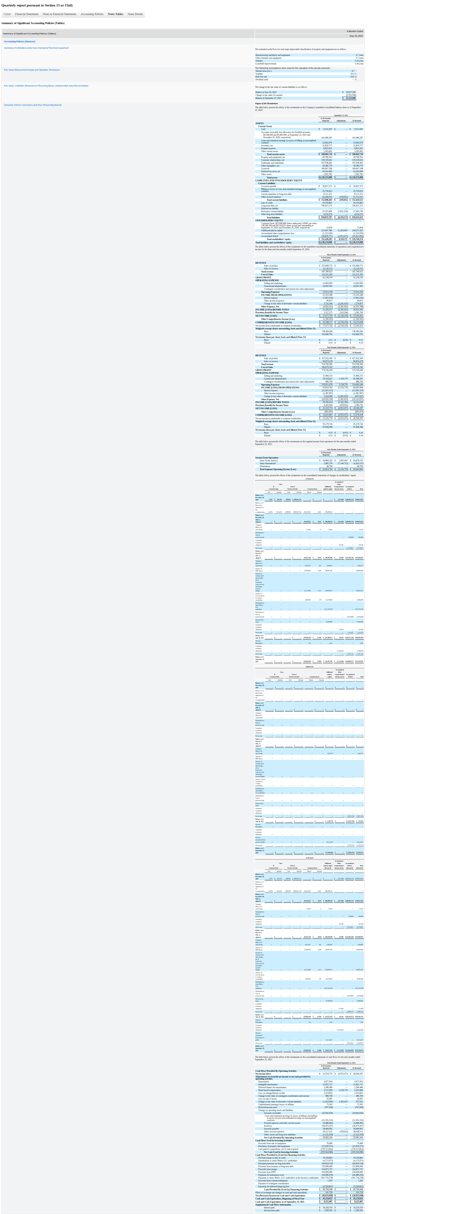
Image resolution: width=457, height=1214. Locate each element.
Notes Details (135, 14)
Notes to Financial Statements (59, 14)
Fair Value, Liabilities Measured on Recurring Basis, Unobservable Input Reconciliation (46, 86)
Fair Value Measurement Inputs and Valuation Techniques (32, 70)
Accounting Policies (92, 14)
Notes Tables (115, 14)
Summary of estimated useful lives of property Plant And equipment (36, 48)
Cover (7, 14)
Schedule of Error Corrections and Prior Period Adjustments (33, 105)
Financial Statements (26, 14)
